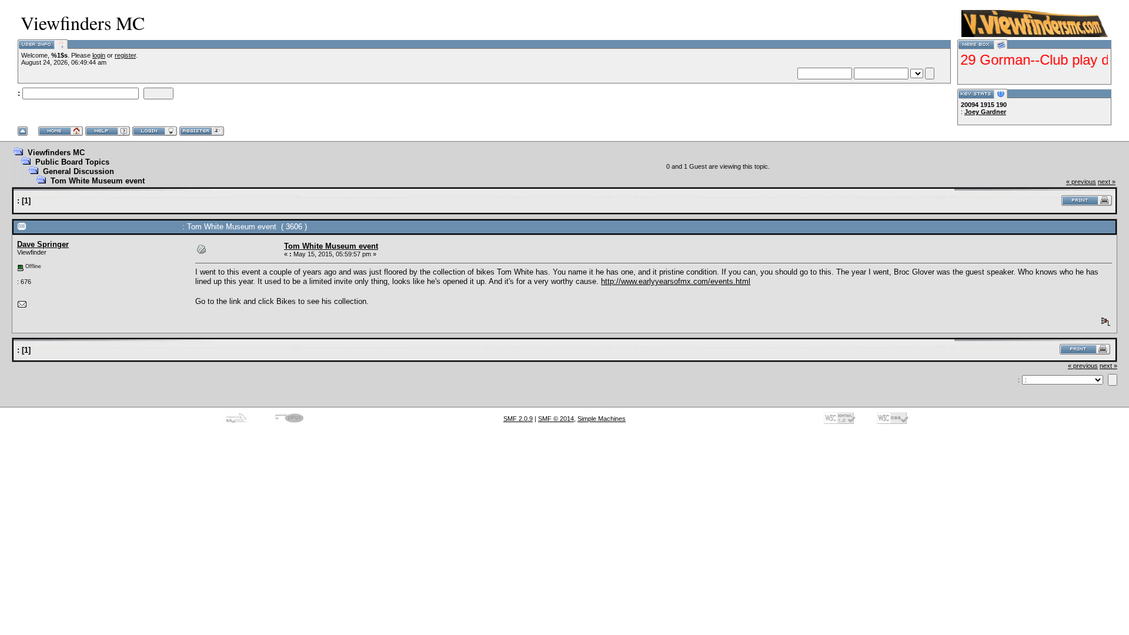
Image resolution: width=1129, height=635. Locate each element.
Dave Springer (43, 244)
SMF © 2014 (556, 418)
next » (1106, 181)
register (125, 55)
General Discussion (78, 171)
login (98, 55)
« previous (1081, 181)
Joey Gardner (985, 111)
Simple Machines (601, 418)
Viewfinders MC (56, 152)
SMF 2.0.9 (518, 418)
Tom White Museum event (98, 180)
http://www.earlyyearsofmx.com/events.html (675, 281)
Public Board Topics (72, 162)
